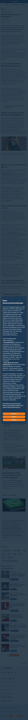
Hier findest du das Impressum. (12, 403)
